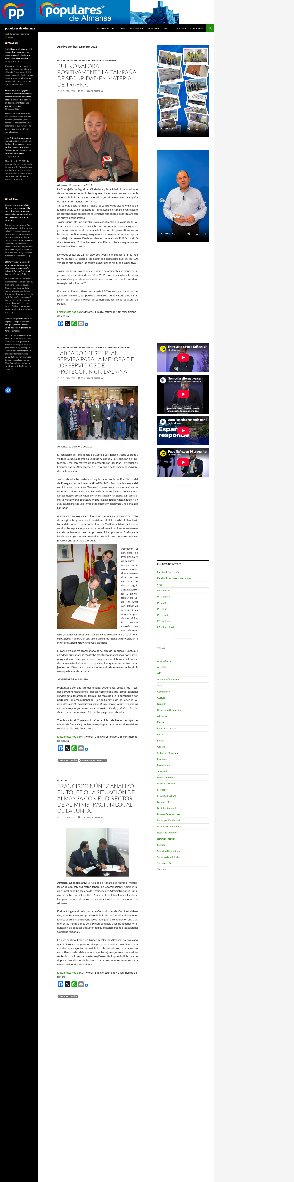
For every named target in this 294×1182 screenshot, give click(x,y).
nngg (166, 28)
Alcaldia (62, 780)
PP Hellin (162, 608)
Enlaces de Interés (166, 728)
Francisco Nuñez (68, 760)
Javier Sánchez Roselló (93, 760)
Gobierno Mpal (136, 28)
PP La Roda (163, 614)
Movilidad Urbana (166, 795)
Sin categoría (164, 863)
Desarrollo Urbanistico (169, 709)
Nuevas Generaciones (168, 814)
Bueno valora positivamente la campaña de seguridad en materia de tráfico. (96, 75)
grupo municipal (105, 28)
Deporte (161, 703)
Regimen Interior (166, 838)
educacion (162, 716)
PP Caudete (163, 596)
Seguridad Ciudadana (103, 60)
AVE (159, 685)
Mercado (162, 789)
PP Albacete (163, 590)
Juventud (162, 771)
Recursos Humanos (167, 832)
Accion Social (164, 660)
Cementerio (163, 691)
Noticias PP (153, 28)
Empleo (161, 722)
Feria (160, 734)
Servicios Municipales (168, 857)
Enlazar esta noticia (68, 311)
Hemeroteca (180, 28)
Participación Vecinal (168, 820)
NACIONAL (13, 199)
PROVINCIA (13, 43)
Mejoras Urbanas (166, 783)
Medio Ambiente (166, 777)
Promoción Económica (169, 826)
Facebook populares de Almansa (174, 578)
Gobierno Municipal (78, 60)
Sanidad (161, 844)
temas (122, 28)
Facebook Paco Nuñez (169, 572)
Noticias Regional (166, 808)
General (62, 60)
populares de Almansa (20, 28)
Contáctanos (197, 28)
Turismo (161, 869)
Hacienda (162, 759)
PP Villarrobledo (166, 627)
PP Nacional (163, 621)
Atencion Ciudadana (168, 679)
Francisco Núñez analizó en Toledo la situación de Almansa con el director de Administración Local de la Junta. (96, 798)
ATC (159, 673)
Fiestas (161, 740)
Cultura (161, 697)
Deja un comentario (91, 91)
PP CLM (161, 602)
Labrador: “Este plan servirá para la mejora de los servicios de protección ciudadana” (95, 362)
